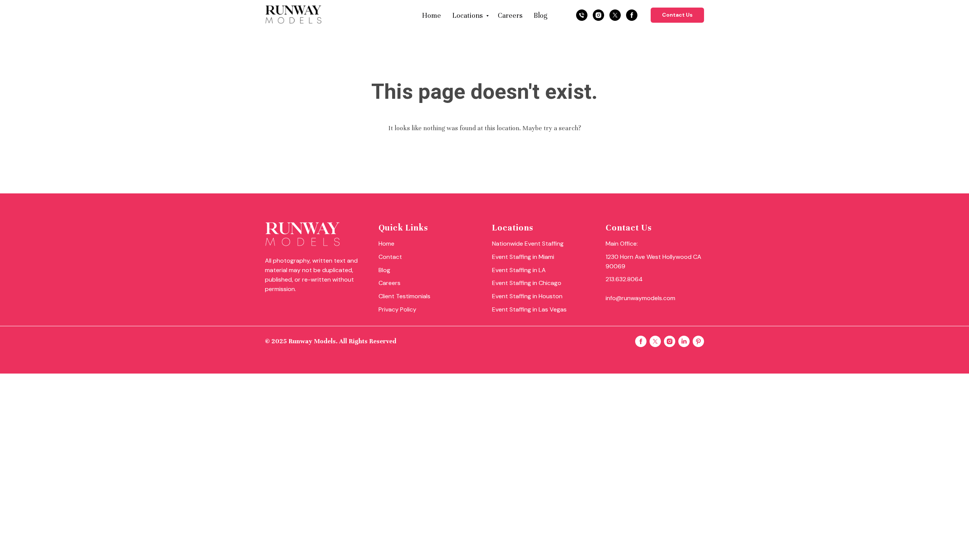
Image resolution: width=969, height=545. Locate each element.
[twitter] (655, 341)
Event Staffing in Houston (527, 296)
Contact (390, 257)
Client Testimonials (404, 296)
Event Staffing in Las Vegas (529, 309)
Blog (540, 15)
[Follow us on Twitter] (615, 15)
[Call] (581, 15)
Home (431, 15)
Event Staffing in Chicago (526, 283)
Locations (468, 15)
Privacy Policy (397, 309)
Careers (510, 15)
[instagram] (669, 341)
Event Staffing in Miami (523, 257)
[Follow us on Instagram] (598, 15)
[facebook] (641, 341)
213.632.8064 (624, 279)
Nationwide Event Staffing (528, 244)
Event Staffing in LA (519, 270)
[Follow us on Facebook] (631, 15)
